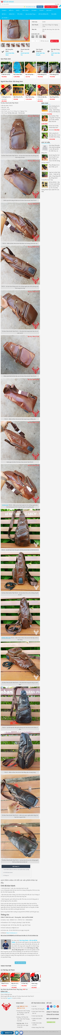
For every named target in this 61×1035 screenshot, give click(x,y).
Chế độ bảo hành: (8, 872)
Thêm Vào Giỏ (45, 41)
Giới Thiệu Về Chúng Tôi (38, 1009)
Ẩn (18, 866)
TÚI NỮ (41, 10)
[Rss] (48, 1006)
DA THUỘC (5, 17)
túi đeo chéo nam (6, 637)
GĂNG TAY (11, 14)
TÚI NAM (33, 10)
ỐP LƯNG (20, 14)
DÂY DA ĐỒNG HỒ (43, 14)
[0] (59, 6)
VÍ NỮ (17, 10)
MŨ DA (4, 14)
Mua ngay (39, 6)
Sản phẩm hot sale (30, 7)
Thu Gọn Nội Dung (20, 962)
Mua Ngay (55, 41)
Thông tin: (6, 875)
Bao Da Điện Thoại (30, 14)
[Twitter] (54, 1006)
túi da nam (5, 505)
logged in (9, 998)
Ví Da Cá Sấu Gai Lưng (44, 97)
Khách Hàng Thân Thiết (38, 1027)
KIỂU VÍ (11, 10)
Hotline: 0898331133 (51, 6)
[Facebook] (51, 1006)
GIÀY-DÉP (49, 10)
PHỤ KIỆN (53, 14)
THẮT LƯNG (25, 10)
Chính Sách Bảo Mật (37, 1016)
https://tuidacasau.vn (11, 933)
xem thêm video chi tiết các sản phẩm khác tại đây (16, 869)
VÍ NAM (4, 10)
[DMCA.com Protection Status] (50, 1023)
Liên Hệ (34, 1006)
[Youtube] (58, 1006)
